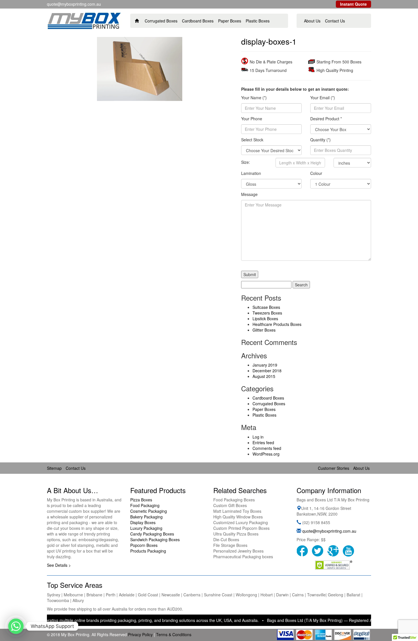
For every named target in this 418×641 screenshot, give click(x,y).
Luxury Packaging (146, 528)
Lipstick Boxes (265, 318)
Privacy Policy (140, 634)
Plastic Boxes (258, 21)
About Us (312, 21)
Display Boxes (143, 522)
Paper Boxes (229, 21)
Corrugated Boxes (161, 21)
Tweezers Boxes (267, 313)
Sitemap (54, 468)
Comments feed (267, 448)
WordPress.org (266, 454)
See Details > (59, 565)
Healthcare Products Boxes (277, 324)
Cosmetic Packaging (148, 511)
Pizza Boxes (141, 500)
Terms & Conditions (173, 634)
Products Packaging (148, 551)
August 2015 (264, 376)
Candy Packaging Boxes (152, 534)
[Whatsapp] (16, 626)
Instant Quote (353, 4)
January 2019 (265, 365)
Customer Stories (333, 468)
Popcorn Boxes (144, 545)
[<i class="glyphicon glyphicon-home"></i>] (137, 20)
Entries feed (263, 442)
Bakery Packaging (146, 517)
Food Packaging (145, 505)
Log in (258, 437)
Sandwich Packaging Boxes (155, 539)
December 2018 (267, 370)
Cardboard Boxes (198, 21)
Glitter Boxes (264, 330)
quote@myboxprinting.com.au (329, 531)
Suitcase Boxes (266, 307)
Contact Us (335, 21)
